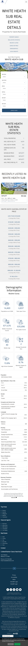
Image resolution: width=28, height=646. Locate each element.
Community (4, 543)
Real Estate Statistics (14, 40)
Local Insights (14, 51)
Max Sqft (4, 103)
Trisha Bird (4, 528)
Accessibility (14, 577)
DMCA (14, 579)
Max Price (4, 80)
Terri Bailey (4, 530)
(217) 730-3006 (8, 559)
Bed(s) (3, 86)
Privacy (14, 575)
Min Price (4, 74)
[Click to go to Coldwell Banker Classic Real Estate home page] (2, 2)
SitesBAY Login (14, 584)
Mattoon (4, 515)
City (3, 540)
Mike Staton (5, 527)
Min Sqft (4, 97)
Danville (4, 512)
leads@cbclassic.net (9, 560)
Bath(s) (3, 91)
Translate (24, 636)
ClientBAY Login (14, 581)
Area (3, 545)
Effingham (4, 513)
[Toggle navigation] (26, 2)
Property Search (14, 37)
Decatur (4, 510)
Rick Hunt (4, 523)
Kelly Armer (4, 525)
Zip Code (4, 541)
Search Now (14, 110)
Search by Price (14, 45)
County (3, 538)
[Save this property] (25, 184)
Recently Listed (14, 43)
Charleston (4, 517)
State (3, 536)
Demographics (14, 48)
